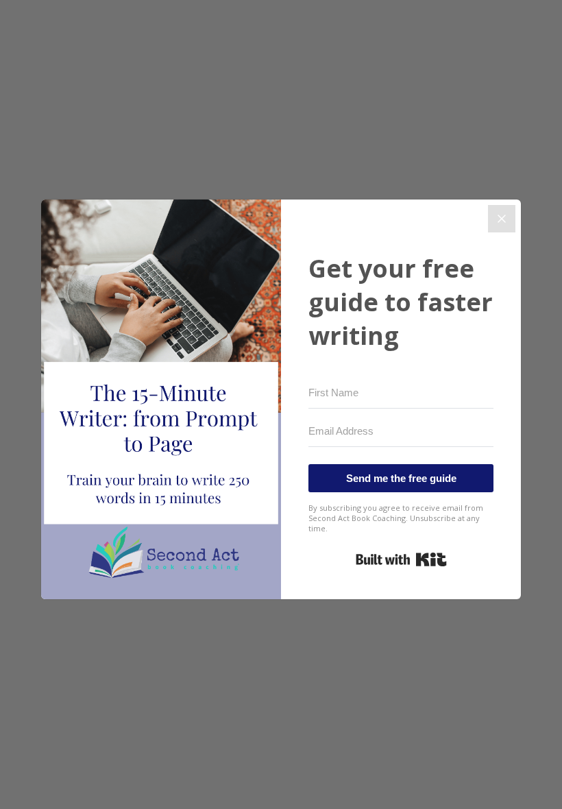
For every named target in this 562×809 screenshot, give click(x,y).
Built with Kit (401, 559)
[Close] (501, 218)
